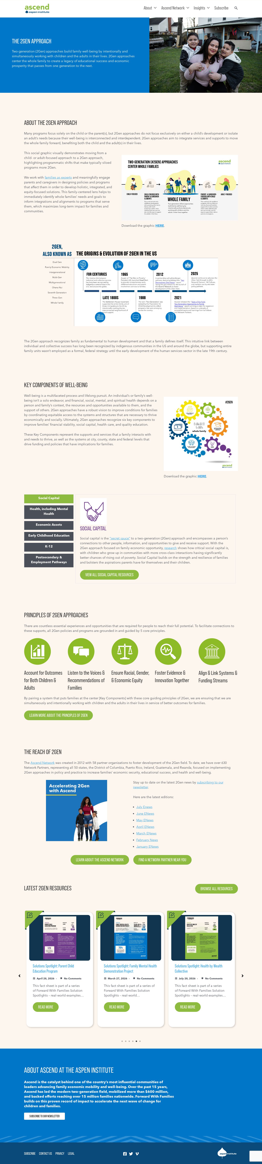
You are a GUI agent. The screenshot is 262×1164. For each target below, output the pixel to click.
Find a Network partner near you (162, 859)
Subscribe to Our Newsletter (44, 1116)
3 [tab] (129, 1041)
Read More (45, 1007)
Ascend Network (42, 763)
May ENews (144, 820)
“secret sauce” (120, 538)
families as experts (58, 177)
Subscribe (29, 1153)
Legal (71, 1153)
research (170, 548)
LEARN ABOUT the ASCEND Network (100, 859)
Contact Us (45, 1153)
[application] (154, 7)
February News (147, 840)
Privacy (59, 1153)
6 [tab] (140, 1041)
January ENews (147, 847)
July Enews (144, 807)
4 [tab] (133, 1041)
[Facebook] (125, 1154)
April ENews (145, 827)
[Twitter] (131, 1154)
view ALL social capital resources (109, 574)
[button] (19, 975)
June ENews (145, 813)
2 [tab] (125, 1041)
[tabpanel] (155, 538)
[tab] (48, 497)
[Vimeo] (137, 1154)
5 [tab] (136, 1041)
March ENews (146, 833)
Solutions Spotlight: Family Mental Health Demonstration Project (59, 968)
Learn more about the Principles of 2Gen (58, 715)
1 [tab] (122, 1041)
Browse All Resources (217, 888)
